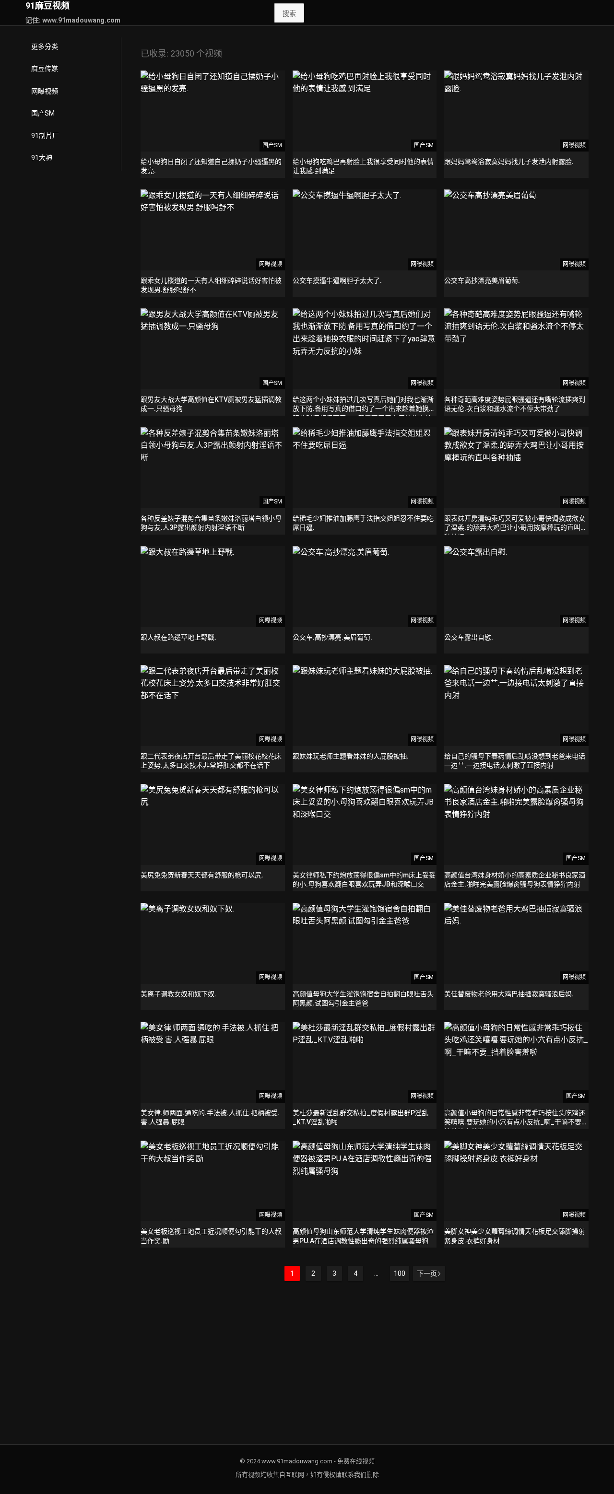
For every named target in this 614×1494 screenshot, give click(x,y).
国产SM (43, 113)
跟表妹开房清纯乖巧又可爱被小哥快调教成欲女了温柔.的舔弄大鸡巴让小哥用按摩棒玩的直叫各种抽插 (515, 527)
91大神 (41, 158)
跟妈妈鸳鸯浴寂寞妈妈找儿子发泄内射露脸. (509, 161)
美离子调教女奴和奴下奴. (178, 994)
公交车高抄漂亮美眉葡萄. (482, 280)
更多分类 (44, 46)
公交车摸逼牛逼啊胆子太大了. (337, 280)
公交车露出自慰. (468, 637)
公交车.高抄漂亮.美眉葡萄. (332, 637)
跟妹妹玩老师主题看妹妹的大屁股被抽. (351, 756)
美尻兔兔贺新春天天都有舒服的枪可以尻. (202, 875)
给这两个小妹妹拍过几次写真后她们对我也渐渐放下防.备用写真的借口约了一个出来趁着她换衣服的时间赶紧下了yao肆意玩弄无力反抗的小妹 (364, 409)
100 (399, 1273)
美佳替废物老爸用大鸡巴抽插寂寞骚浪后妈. (509, 994)
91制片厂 (45, 136)
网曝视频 (44, 91)
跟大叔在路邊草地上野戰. (178, 637)
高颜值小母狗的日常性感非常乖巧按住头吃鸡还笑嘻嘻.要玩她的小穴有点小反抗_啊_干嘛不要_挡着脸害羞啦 (514, 1122)
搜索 (289, 13)
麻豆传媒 (44, 68)
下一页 (427, 1273)
